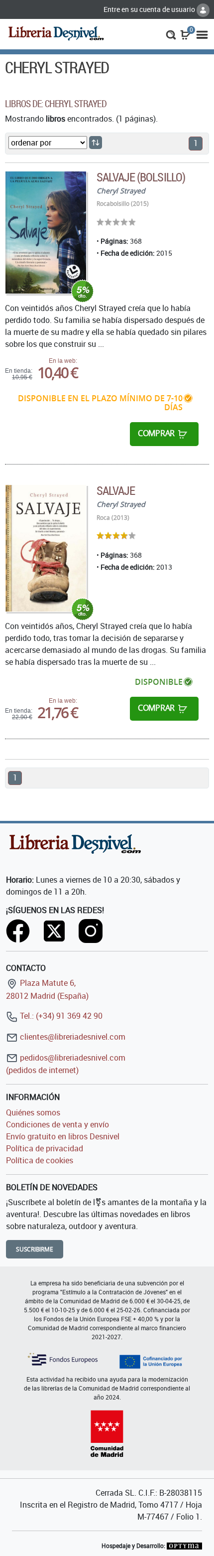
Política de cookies (39, 1160)
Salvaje (116, 490)
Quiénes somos (33, 1112)
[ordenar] (95, 142)
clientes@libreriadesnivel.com (71, 1036)
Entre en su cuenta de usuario (150, 9)
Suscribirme (34, 1249)
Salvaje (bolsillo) (141, 177)
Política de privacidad (44, 1148)
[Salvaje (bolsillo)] (46, 232)
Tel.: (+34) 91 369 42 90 (60, 1015)
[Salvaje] (46, 548)
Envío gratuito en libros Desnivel (62, 1136)
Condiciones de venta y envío (57, 1124)
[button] (171, 33)
